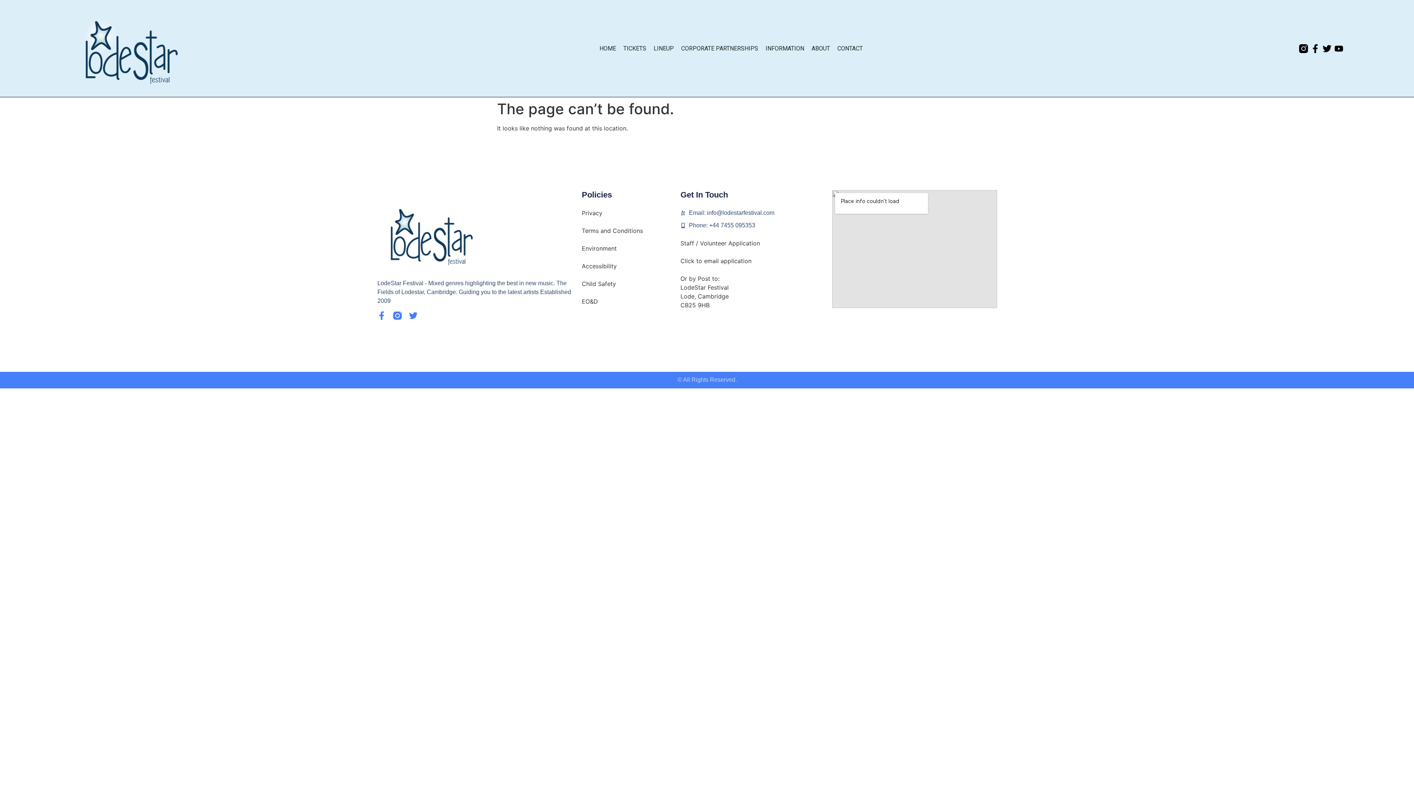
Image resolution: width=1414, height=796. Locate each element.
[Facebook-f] (1315, 48)
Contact (850, 48)
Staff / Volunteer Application (720, 243)
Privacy (592, 213)
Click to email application (716, 261)
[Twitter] (1327, 48)
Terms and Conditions (612, 230)
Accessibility (599, 266)
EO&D (590, 301)
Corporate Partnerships (719, 48)
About (821, 48)
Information (785, 48)
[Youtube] (1338, 48)
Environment (599, 248)
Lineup (664, 48)
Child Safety (599, 283)
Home (607, 48)
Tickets (634, 48)
